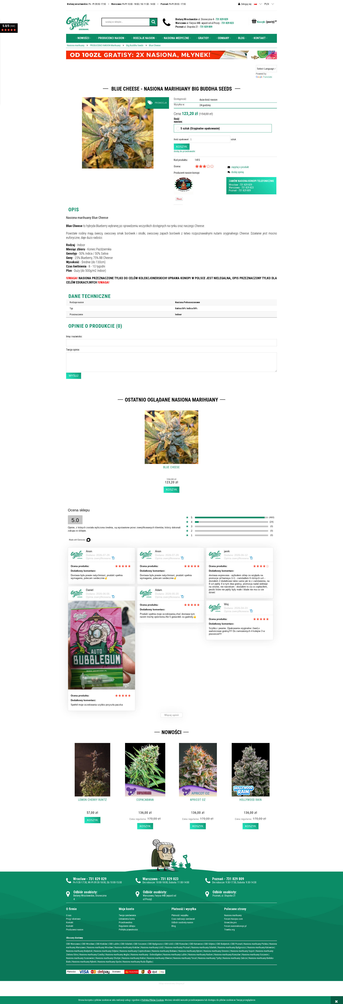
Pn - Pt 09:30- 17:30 (86, 4)
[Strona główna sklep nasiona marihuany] (78, 22)
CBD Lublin (114, 943)
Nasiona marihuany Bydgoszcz (232, 947)
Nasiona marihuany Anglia (117, 954)
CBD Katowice (195, 943)
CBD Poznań (236, 943)
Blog (174, 926)
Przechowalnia (125, 922)
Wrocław (233, 184)
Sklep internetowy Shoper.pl (171, 983)
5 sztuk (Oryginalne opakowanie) (200, 128)
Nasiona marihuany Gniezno (216, 951)
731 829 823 (227, 23)
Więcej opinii (171, 715)
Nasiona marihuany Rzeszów (227, 954)
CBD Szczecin (140, 943)
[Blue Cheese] (117, 132)
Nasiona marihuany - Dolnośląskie (146, 954)
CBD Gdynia (209, 943)
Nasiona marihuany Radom (200, 954)
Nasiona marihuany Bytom (190, 951)
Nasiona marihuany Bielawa (164, 951)
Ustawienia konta (127, 919)
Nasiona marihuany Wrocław (100, 947)
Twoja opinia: (73, 349)
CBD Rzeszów (181, 943)
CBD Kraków (101, 943)
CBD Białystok (222, 943)
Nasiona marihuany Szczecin (255, 954)
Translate (267, 77)
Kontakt (69, 922)
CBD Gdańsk (126, 943)
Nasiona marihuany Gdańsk (203, 947)
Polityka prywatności (128, 929)
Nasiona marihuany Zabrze (235, 958)
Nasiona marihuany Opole (109, 961)
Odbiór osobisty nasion (182, 922)
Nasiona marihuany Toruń (185, 958)
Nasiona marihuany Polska (256, 943)
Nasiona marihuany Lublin (175, 954)
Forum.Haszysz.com (233, 919)
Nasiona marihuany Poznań (177, 947)
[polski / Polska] (255, 4)
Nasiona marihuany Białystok (79, 951)
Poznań (233, 190)
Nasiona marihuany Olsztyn (108, 958)
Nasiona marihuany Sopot (242, 951)
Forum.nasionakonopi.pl (235, 926)
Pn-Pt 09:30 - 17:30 (173, 4)
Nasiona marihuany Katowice (260, 947)
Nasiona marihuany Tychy (209, 958)
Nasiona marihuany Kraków (127, 947)
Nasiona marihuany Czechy (91, 954)
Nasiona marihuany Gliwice (159, 958)
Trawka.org (229, 929)
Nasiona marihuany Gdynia (106, 951)
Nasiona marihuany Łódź (152, 947)
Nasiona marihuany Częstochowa (135, 951)
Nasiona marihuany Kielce (133, 958)
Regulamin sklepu (127, 926)
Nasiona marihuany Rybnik (84, 961)
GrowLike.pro (230, 922)
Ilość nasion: (177, 120)
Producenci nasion (74, 929)
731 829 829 (222, 19)
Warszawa (234, 187)
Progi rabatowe (73, 919)
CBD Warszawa (73, 943)
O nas (68, 915)
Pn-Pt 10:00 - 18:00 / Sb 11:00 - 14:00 (133, 4)
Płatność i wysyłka (180, 915)
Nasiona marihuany (233, 915)
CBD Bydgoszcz (155, 943)
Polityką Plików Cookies (152, 1000)
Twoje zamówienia (127, 915)
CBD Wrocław (88, 943)
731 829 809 (206, 26)
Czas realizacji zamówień (183, 919)
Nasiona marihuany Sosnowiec (80, 958)
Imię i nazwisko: (74, 336)
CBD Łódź (168, 943)
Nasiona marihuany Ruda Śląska (137, 961)
